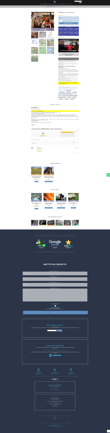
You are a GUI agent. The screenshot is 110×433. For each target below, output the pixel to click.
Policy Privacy (62, 308)
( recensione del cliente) (66, 15)
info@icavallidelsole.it (55, 373)
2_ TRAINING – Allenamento (72, 88)
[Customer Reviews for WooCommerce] (78, 130)
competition (61, 92)
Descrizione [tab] (52, 104)
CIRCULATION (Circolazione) (71, 33)
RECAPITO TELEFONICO (55, 282)
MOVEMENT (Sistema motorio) (71, 29)
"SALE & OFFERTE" (60, 6)
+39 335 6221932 (38, 373)
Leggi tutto (73, 207)
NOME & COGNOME (55, 271)
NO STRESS (68, 92)
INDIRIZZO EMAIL (55, 276)
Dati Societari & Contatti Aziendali (55, 389)
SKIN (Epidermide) (66, 32)
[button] (52, 13)
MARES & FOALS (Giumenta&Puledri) (76, 33)
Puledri (69, 97)
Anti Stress (69, 90)
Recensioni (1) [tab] (57, 104)
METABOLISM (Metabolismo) (76, 29)
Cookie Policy (55, 418)
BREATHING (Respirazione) (66, 29)
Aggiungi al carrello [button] (49, 181)
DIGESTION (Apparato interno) (61, 29)
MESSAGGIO (55, 288)
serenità (74, 97)
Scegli (36, 181)
